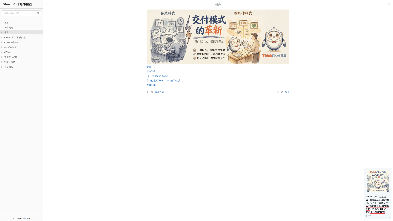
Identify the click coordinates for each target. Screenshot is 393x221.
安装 (148, 66)
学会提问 (8, 27)
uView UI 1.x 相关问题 (15, 37)
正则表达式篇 (10, 57)
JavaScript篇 (10, 47)
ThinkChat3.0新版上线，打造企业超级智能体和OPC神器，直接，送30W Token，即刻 (377, 204)
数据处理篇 (9, 62)
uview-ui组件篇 (11, 42)
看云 (24, 218)
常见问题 (8, 67)
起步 (6, 32)
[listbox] (389, 4)
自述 (6, 22)
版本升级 (151, 71)
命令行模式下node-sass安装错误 (163, 80)
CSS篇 (7, 52)
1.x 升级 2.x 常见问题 (157, 75)
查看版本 (151, 85)
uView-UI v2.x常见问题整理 (17, 4)
